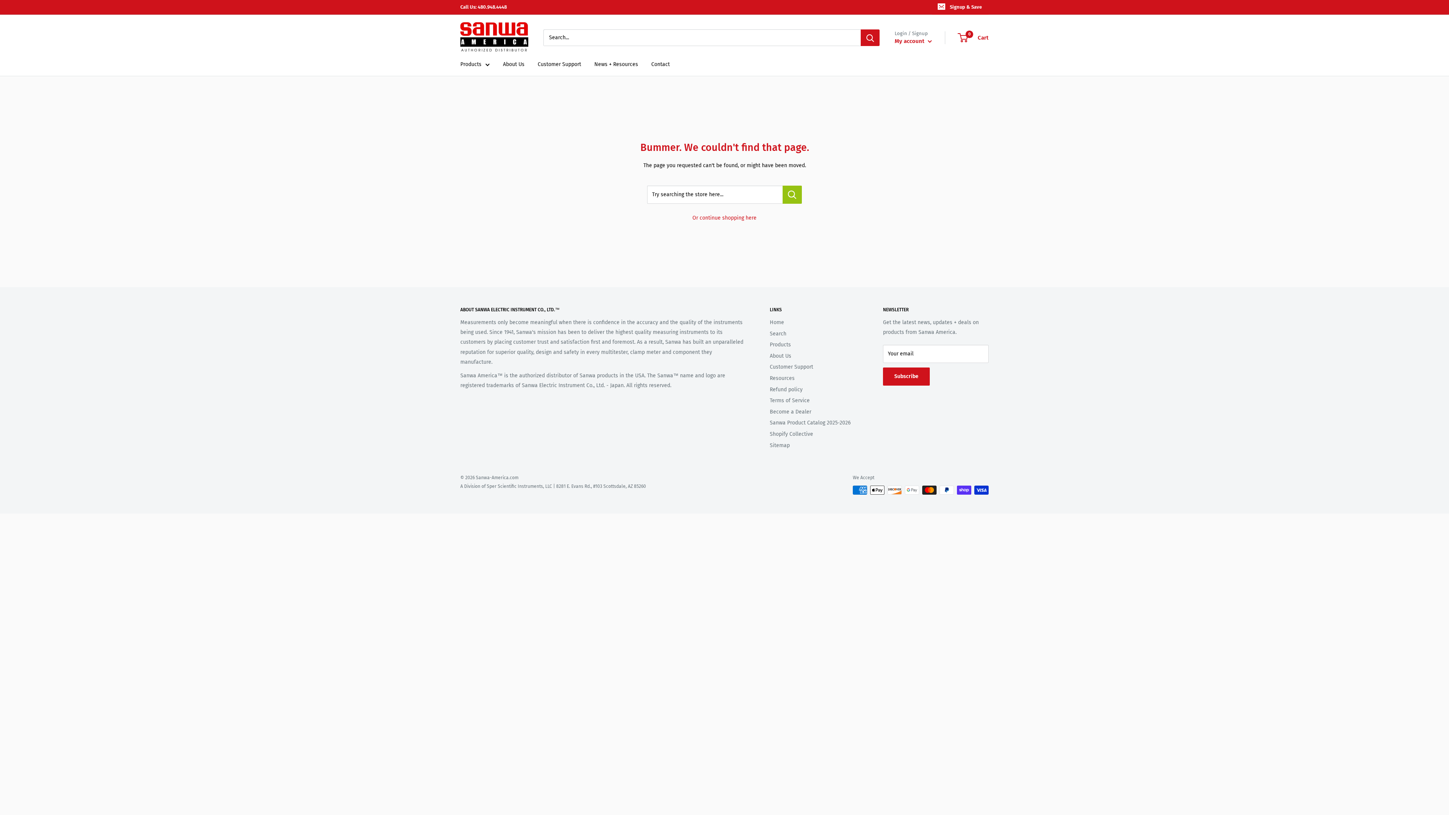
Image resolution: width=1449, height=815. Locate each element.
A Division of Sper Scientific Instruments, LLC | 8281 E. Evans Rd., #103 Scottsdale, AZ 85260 (553, 486)
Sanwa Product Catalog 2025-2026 (810, 423)
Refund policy (786, 389)
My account (910, 41)
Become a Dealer (790, 412)
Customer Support (559, 64)
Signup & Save (966, 7)
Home (777, 322)
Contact (660, 64)
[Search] (870, 37)
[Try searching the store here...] (792, 195)
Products (470, 64)
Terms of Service (790, 400)
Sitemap (780, 445)
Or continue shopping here (724, 218)
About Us (514, 64)
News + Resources (616, 64)
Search (778, 334)
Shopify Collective (791, 434)
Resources (782, 378)
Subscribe (906, 376)
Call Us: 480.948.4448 (483, 7)
